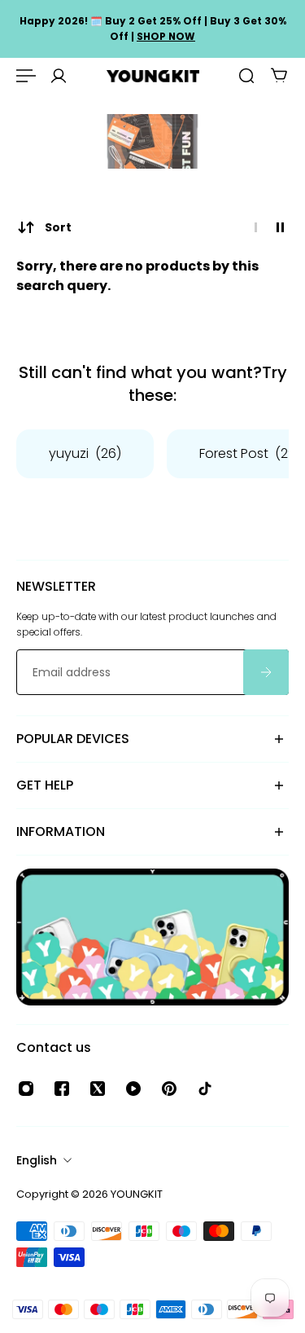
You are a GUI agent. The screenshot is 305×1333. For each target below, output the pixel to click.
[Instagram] (26, 1088)
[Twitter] (97, 1088)
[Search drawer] (246, 76)
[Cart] (279, 76)
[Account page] (58, 76)
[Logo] (153, 76)
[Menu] (26, 76)
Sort (58, 227)
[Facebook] (62, 1088)
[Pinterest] (169, 1088)
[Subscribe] (266, 673)
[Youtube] (133, 1088)
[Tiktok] (205, 1088)
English (36, 1160)
